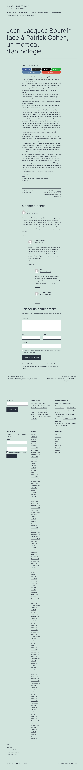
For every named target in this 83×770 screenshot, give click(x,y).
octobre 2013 (34, 723)
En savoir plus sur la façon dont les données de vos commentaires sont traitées (41, 366)
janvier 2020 (34, 596)
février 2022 (34, 554)
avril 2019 (33, 612)
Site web (24, 342)
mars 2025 (34, 472)
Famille (57, 441)
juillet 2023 (34, 516)
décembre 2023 (35, 505)
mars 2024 (34, 499)
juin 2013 (33, 732)
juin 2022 (33, 545)
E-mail (45, 334)
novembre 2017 (35, 632)
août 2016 (33, 661)
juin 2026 (33, 439)
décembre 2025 (35, 452)
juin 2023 (33, 519)
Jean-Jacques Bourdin (49, 194)
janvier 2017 (34, 649)
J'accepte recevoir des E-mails (17, 452)
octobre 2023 (34, 510)
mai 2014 (33, 712)
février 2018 (34, 627)
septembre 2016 (35, 658)
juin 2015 (33, 689)
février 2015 (34, 698)
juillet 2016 (34, 663)
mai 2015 (33, 692)
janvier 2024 (34, 503)
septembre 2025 (35, 459)
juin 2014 (33, 709)
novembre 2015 (35, 681)
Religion (57, 452)
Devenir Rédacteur (23, 12)
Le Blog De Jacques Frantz (18, 6)
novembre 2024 (35, 481)
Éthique (57, 439)
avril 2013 (33, 736)
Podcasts (57, 448)
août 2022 (34, 541)
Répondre (24, 235)
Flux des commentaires (12, 752)
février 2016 (34, 674)
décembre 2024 (35, 479)
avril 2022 (33, 550)
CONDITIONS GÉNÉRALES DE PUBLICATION (20, 16)
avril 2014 (33, 714)
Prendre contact (11, 12)
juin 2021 (33, 572)
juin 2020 (33, 585)
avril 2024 (33, 496)
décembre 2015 (35, 678)
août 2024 (34, 488)
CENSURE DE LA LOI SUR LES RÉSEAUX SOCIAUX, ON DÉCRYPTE (65, 410)
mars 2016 (34, 672)
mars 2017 (34, 645)
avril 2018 (33, 623)
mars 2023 (34, 525)
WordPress (74, 763)
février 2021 (34, 581)
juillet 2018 (34, 618)
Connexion (9, 747)
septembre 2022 (35, 539)
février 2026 (34, 448)
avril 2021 (33, 576)
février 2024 (34, 501)
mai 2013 (33, 734)
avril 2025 (33, 470)
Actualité (57, 434)
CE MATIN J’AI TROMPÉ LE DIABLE (40, 405)
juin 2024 (33, 492)
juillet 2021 (34, 570)
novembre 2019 (35, 601)
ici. (26, 176)
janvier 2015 (34, 701)
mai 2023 (33, 521)
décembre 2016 (35, 652)
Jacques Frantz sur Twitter (39, 12)
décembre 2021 (35, 559)
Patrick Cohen (57, 196)
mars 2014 (34, 716)
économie (58, 436)
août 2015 (33, 685)
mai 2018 (33, 621)
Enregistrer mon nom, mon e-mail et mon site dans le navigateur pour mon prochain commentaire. (42, 351)
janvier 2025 (34, 476)
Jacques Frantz (27, 192)
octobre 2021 (34, 563)
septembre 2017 (35, 636)
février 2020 (34, 594)
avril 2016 (33, 669)
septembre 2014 (35, 703)
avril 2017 (33, 643)
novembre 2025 (35, 454)
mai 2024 (33, 494)
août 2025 (34, 461)
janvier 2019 (34, 614)
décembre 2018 (35, 616)
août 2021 (33, 567)
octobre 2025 (34, 456)
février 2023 (34, 527)
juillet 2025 (34, 463)
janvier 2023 (34, 530)
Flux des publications (12, 749)
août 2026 (34, 434)
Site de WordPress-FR (12, 754)
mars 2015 (34, 696)
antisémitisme (52, 192)
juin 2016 (33, 665)
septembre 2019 (35, 605)
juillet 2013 (34, 729)
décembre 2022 (35, 532)
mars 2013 (34, 738)
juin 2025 (33, 465)
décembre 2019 (35, 598)
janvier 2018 (34, 630)
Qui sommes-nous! (55, 12)
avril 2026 (33, 443)
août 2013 (33, 727)
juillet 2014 (34, 707)
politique (59, 191)
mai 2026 (33, 441)
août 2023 (34, 514)
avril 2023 (33, 523)
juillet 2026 (34, 436)
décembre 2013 (35, 720)
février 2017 (34, 647)
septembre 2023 (35, 512)
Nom (23, 334)
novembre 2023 (35, 507)
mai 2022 (33, 547)
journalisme (58, 194)
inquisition (58, 192)
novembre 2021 (35, 561)
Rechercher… (10, 400)
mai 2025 (33, 468)
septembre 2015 (35, 683)
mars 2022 (34, 552)
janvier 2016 (34, 676)
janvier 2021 (34, 583)
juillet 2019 (34, 607)
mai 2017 (33, 641)
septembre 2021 (35, 565)
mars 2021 (34, 578)
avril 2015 (33, 694)
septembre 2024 (35, 485)
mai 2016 (33, 667)
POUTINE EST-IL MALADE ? (38, 403)
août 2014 (33, 705)
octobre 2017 (34, 634)
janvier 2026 (34, 450)
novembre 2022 (35, 534)
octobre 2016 (34, 656)
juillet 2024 (34, 490)
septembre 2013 (35, 725)
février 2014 (34, 718)
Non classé (58, 445)
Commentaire (26, 318)
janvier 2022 (34, 556)
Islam (56, 443)
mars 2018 (34, 625)
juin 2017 (33, 638)
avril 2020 (33, 590)
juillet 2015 (34, 687)
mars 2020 (34, 592)
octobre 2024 (35, 483)
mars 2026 (34, 445)
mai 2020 (33, 587)
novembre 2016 (35, 654)
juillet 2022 (34, 543)
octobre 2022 (34, 536)
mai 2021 (33, 574)
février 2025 (34, 474)
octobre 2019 (34, 603)
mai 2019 (33, 610)
